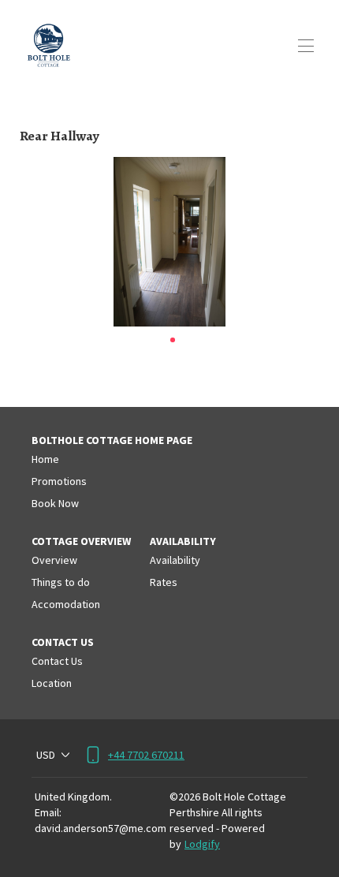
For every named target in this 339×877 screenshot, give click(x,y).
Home (45, 459)
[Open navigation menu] (306, 45)
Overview (54, 560)
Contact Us (57, 661)
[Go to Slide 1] (172, 339)
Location (52, 683)
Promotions (59, 481)
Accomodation (66, 604)
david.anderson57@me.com (100, 828)
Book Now (55, 503)
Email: (48, 812)
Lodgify (202, 844)
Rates (163, 582)
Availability (175, 560)
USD (45, 755)
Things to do (61, 582)
